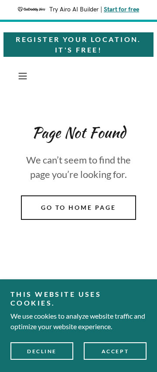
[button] (23, 76)
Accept (115, 351)
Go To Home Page (78, 207)
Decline (42, 351)
